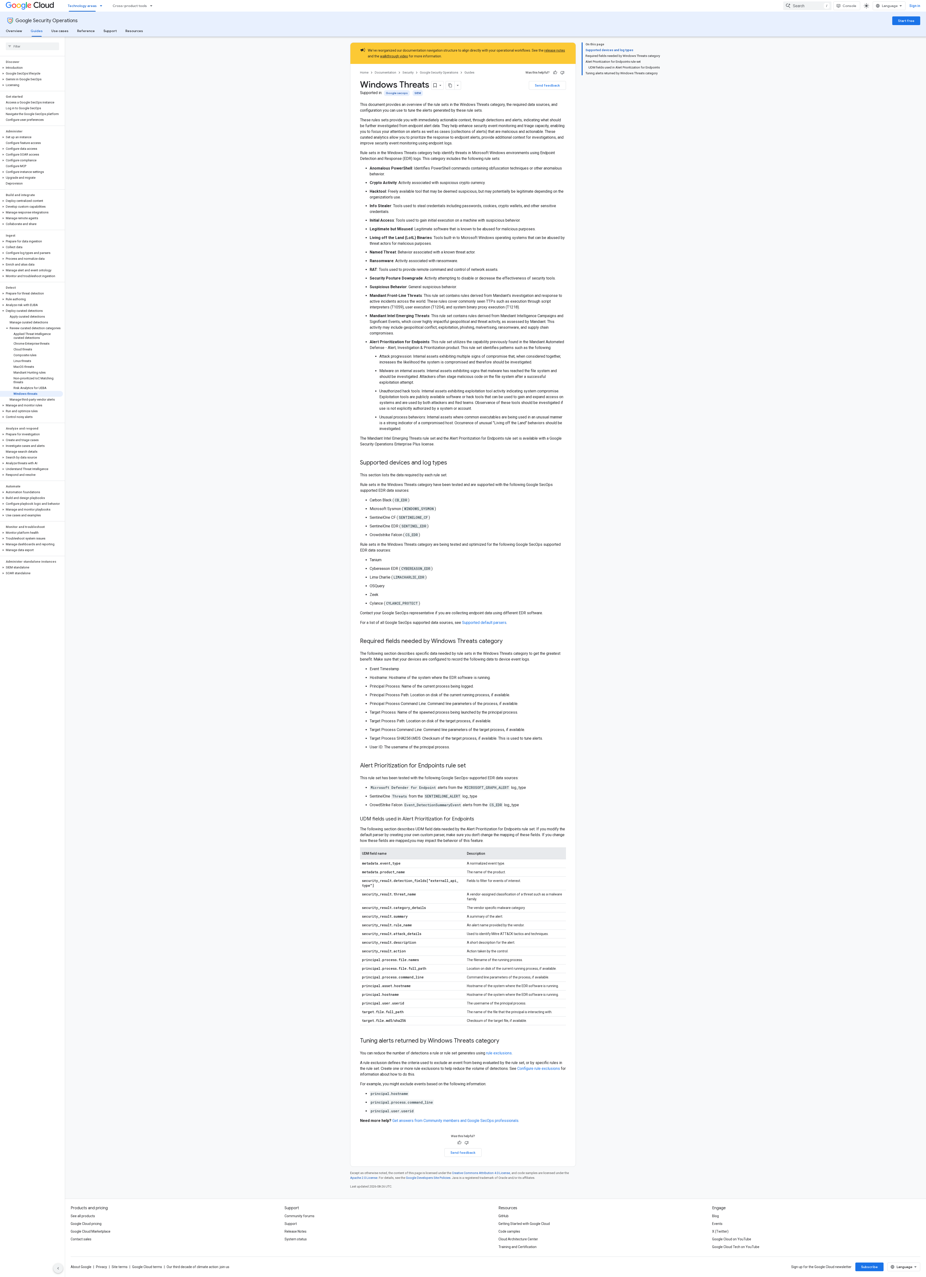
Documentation (385, 72)
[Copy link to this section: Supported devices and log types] (452, 463)
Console (849, 6)
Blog (715, 1216)
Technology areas (82, 6)
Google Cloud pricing (86, 1224)
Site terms (120, 1267)
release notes (554, 50)
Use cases (59, 31)
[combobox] (807, 5)
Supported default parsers (484, 622)
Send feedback (547, 85)
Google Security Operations (46, 21)
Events (717, 1224)
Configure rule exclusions (538, 1068)
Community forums (299, 1216)
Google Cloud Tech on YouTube (735, 1247)
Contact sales (81, 1239)
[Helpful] (555, 72)
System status (296, 1239)
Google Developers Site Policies (428, 1178)
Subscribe (869, 1267)
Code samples (509, 1231)
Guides (37, 31)
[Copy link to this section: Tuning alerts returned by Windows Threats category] (504, 1041)
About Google (81, 1267)
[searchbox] (32, 46)
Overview (14, 31)
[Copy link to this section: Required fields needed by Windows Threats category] (507, 641)
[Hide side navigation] (58, 1268)
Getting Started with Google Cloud (524, 1224)
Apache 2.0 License (363, 1178)
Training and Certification (517, 1247)
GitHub (503, 1216)
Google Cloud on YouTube (731, 1239)
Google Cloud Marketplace (90, 1231)
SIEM (418, 93)
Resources (134, 31)
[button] (31, 68)
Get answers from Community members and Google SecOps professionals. (455, 1120)
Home (364, 72)
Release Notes (295, 1231)
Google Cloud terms (147, 1267)
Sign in (914, 6)
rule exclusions (499, 1053)
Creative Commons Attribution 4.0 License (481, 1173)
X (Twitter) (720, 1231)
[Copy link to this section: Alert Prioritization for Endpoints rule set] (471, 766)
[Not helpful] (562, 72)
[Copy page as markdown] (450, 85)
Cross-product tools (130, 6)
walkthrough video (394, 56)
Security (408, 72)
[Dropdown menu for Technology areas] (102, 6)
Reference (86, 31)
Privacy (101, 1267)
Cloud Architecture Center (518, 1239)
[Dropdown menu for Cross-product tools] (152, 6)
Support (110, 31)
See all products (83, 1216)
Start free (906, 21)
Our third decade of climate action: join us (198, 1267)
